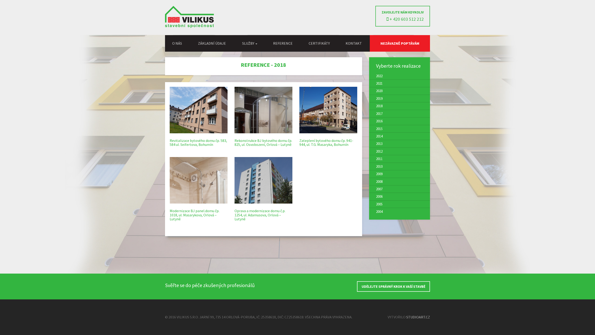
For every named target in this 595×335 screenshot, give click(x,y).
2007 (379, 189)
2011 (379, 159)
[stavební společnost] (189, 26)
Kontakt (354, 43)
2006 (379, 196)
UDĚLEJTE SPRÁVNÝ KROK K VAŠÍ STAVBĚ (393, 286)
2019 (379, 98)
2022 (379, 76)
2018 (379, 106)
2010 (379, 166)
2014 (379, 136)
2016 (379, 121)
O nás (177, 43)
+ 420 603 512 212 (406, 19)
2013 (379, 143)
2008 (379, 181)
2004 (379, 211)
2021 (379, 83)
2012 (379, 151)
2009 (379, 174)
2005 (379, 204)
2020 (379, 91)
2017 (379, 113)
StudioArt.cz (418, 317)
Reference (283, 43)
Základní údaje (212, 43)
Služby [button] (248, 43)
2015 (379, 129)
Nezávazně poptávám (399, 43)
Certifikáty (319, 43)
